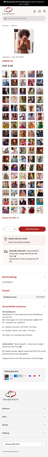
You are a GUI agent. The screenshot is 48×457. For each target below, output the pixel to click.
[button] (39, 11)
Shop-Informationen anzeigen (19, 242)
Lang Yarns (6, 57)
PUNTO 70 (14, 25)
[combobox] (24, 18)
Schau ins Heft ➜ (10, 217)
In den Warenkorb (32, 229)
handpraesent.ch (12, 451)
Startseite (5, 25)
